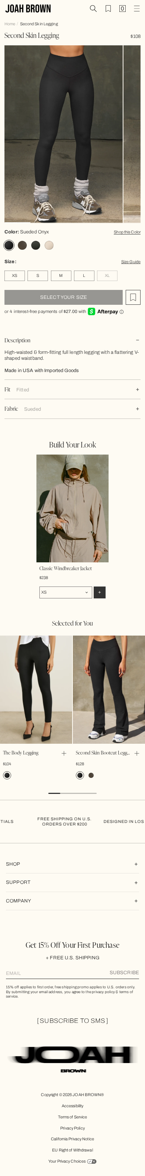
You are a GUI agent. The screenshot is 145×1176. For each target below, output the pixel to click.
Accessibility (72, 1106)
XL (107, 275)
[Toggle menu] (137, 8)
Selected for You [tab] (72, 623)
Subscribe (124, 972)
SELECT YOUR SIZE (63, 297)
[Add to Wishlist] (133, 297)
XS (14, 275)
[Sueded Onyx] (8, 245)
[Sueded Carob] (22, 245)
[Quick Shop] (64, 753)
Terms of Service (72, 1117)
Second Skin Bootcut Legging (104, 752)
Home (9, 24)
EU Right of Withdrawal (72, 1150)
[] (72, 1020)
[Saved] (108, 8)
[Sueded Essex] (35, 245)
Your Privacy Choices (67, 1161)
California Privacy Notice (72, 1139)
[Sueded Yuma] (49, 245)
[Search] (93, 8)
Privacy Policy (72, 1128)
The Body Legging (20, 752)
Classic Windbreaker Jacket (65, 568)
